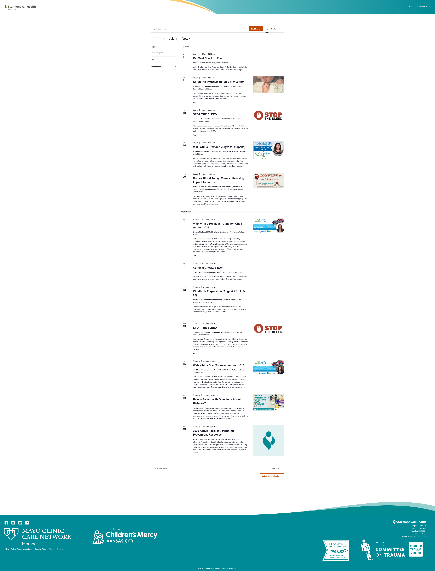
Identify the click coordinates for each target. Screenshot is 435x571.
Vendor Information (56, 549)
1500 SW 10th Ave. (418, 528)
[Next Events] (156, 38)
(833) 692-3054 (420, 536)
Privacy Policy (10, 549)
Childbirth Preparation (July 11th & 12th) (219, 82)
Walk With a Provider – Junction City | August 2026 (217, 225)
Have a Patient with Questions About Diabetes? (217, 401)
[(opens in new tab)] (37, 536)
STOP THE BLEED (205, 114)
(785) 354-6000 (420, 534)
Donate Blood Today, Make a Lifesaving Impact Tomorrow (218, 180)
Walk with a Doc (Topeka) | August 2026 (218, 365)
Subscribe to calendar (270, 476)
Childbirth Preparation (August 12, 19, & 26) (219, 293)
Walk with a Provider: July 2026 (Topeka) (219, 147)
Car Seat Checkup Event (208, 58)
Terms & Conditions (25, 549)
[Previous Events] (152, 38)
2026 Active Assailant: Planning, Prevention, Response (214, 432)
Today (163, 38)
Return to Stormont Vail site (419, 6)
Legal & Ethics (41, 549)
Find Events (256, 29)
